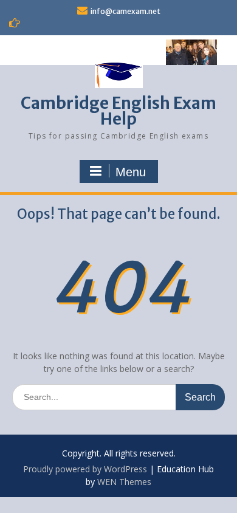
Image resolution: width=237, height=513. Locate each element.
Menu (130, 172)
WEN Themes (124, 481)
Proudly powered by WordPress (85, 469)
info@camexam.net (125, 11)
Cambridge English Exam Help (118, 111)
